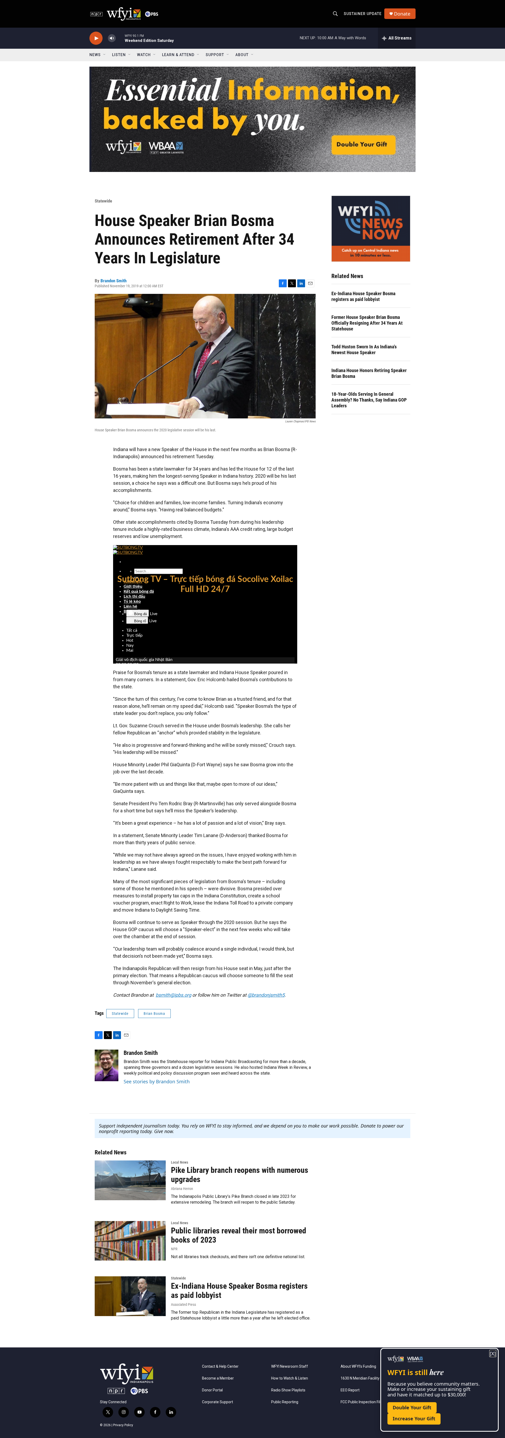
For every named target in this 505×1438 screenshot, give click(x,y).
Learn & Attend (178, 55)
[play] (96, 38)
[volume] (111, 38)
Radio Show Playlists (288, 1390)
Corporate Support (217, 1402)
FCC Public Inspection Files (362, 1402)
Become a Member (218, 1378)
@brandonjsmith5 (266, 995)
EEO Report (350, 1390)
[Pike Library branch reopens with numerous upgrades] (130, 1180)
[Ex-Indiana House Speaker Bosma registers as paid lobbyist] (130, 1296)
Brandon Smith (113, 280)
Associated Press (183, 1304)
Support (215, 55)
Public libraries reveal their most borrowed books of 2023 (238, 1235)
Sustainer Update (363, 14)
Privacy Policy (123, 1425)
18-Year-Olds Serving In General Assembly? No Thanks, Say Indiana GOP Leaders (369, 399)
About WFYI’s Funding (358, 1366)
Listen (119, 55)
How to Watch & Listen (289, 1378)
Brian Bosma (154, 1013)
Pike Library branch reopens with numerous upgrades (239, 1174)
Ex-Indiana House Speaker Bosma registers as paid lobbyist (363, 296)
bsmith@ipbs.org (173, 995)
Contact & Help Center (220, 1366)
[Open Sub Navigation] (105, 55)
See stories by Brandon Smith (157, 1081)
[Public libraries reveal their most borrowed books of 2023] (130, 1241)
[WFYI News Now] (371, 228)
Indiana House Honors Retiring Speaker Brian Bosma (369, 373)
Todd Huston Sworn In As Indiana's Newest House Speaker (364, 349)
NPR (174, 1249)
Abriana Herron (182, 1189)
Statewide (103, 201)
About (242, 55)
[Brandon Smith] (106, 1065)
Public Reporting (284, 1402)
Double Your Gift (412, 1407)
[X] (493, 1353)
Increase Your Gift (414, 1418)
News (95, 55)
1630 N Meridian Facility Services (368, 1378)
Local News (179, 1162)
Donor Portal (212, 1390)
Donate (402, 14)
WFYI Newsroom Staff (289, 1366)
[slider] (120, 38)
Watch (144, 55)
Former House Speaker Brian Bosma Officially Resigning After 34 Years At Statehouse (367, 323)
